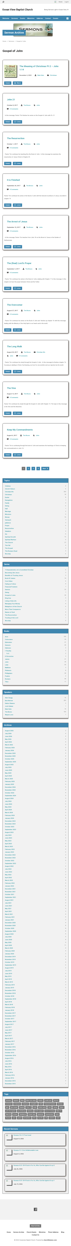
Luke (6, 665)
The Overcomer (14, 305)
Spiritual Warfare (10, 540)
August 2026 (9, 731)
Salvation (8, 531)
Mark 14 (58, 1111)
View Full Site (35, 1226)
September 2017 (10, 1021)
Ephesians (8, 642)
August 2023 (9, 832)
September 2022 (10, 863)
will (46, 1118)
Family (7, 503)
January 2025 (9, 784)
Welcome (5, 18)
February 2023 (10, 849)
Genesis (8, 645)
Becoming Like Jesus (12, 573)
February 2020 (10, 951)
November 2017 (10, 1016)
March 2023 (9, 846)
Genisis (7, 589)
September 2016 (10, 1055)
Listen (18, 122)
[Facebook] (68, 18)
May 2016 (8, 1067)
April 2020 (8, 945)
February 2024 (10, 815)
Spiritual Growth (10, 537)
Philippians (8, 673)
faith (40, 1104)
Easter (7, 497)
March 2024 (9, 812)
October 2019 (9, 962)
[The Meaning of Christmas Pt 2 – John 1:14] (10, 76)
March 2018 (9, 1004)
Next (44, 468)
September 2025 (10, 762)
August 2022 (9, 866)
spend (20, 1118)
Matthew (8, 667)
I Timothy (8, 651)
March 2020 (9, 948)
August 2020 (9, 934)
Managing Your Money (12, 604)
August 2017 (9, 1024)
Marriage (8, 511)
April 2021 (8, 911)
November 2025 (10, 756)
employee (17, 1104)
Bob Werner (9, 700)
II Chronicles (9, 656)
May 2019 (8, 976)
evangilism (34, 1104)
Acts (6, 637)
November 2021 (10, 892)
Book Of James (10, 578)
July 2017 (8, 1027)
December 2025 (10, 753)
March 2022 (9, 880)
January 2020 (9, 954)
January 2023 (9, 852)
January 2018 (9, 1010)
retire (57, 1114)
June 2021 (8, 906)
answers (8, 1100)
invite (34, 1107)
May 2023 (8, 841)
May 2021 (8, 908)
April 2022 (8, 877)
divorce (56, 1100)
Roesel (8, 1118)
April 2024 (8, 810)
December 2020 (10, 923)
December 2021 (10, 889)
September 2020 (10, 931)
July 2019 (8, 971)
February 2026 (10, 747)
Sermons (14, 18)
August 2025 (9, 764)
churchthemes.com (50, 1240)
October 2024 (9, 793)
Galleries (40, 18)
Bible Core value (31, 1100)
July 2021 (8, 903)
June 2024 (8, 804)
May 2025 (8, 773)
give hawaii (14, 1107)
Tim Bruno (27, 105)
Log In (67, 2)
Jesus (62, 1107)
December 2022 (10, 855)
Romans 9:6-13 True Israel (22, 1135)
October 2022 (9, 860)
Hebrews (8, 648)
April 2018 (8, 1002)
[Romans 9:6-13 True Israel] (9, 1138)
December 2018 (10, 990)
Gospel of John (21, 41)
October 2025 (9, 759)
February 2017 (10, 1041)
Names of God (10, 612)
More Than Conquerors (13, 609)
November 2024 (10, 790)
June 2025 (8, 770)
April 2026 (8, 742)
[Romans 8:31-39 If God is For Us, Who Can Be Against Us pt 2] (9, 1169)
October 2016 (9, 1052)
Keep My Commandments (20, 429)
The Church (9, 542)
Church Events (31, 1232)
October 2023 (9, 827)
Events (22, 18)
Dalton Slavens (10, 703)
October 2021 (9, 894)
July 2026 (8, 733)
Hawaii (22, 1107)
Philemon (8, 670)
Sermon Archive (14, 32)
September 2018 (10, 999)
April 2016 (8, 1069)
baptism (16, 1100)
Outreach (8, 520)
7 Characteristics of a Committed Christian (19, 570)
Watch (19, 83)
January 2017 (9, 1044)
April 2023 (8, 843)
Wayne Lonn (9, 715)
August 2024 (9, 798)
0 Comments (14, 109)
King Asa (8, 598)
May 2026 (8, 739)
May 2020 (8, 942)
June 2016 (8, 1064)
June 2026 (8, 736)
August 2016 (9, 1058)
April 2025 (8, 776)
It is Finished (13, 180)
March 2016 (9, 1072)
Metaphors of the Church (13, 606)
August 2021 (9, 900)
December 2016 (10, 1047)
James (7, 659)
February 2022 (10, 883)
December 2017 (10, 1013)
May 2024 (8, 807)
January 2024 (9, 818)
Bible (22, 1100)
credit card (48, 1100)
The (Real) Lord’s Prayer (19, 263)
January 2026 (9, 750)
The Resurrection (15, 138)
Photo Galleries (53, 1232)
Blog (62, 1232)
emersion (9, 1104)
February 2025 (10, 781)
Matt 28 (8, 1114)
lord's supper (39, 1111)
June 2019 (8, 973)
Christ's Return (10, 489)
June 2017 (8, 1030)
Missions (8, 514)
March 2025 (9, 779)
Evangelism (8, 500)
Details (8, 83)
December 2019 (10, 956)
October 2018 (9, 996)
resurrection (49, 1114)
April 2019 (8, 979)
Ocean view (31, 1114)
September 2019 (10, 965)
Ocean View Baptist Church (17, 9)
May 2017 (8, 1033)
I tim (49, 1107)
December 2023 (10, 821)
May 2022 (8, 875)
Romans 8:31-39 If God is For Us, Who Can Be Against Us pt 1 (34, 1180)
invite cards (42, 1107)
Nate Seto (40, 75)
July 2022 (8, 869)
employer (25, 1104)
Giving (7, 506)
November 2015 (10, 1084)
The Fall (7, 545)
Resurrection (9, 528)
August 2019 (9, 968)
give (7, 1107)
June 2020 (8, 939)
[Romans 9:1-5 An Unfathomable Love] (9, 1153)
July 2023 (8, 835)
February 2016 (10, 1075)
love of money (49, 1111)
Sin (6, 534)
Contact (48, 18)
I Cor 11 (28, 1107)
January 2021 (9, 920)
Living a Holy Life (10, 601)
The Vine (11, 388)
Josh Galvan (9, 706)
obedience (23, 1114)
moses (15, 1114)
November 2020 (10, 925)
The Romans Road (11, 551)
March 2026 (9, 745)
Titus (6, 682)
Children (8, 486)
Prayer (7, 525)
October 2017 (9, 1019)
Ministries (30, 18)
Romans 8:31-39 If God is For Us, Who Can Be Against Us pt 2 (34, 1165)
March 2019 (9, 982)
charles (40, 1100)
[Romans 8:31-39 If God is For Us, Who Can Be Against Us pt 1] (9, 1184)
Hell (6, 509)
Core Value (8, 581)
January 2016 (9, 1078)
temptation (27, 1118)
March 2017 (9, 1038)
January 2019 (9, 988)
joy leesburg (21, 1111)
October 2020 (9, 928)
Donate (55, 18)
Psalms (7, 676)
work (58, 1118)
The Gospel (9, 548)
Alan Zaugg (8, 698)
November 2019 (10, 959)
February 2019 (10, 985)
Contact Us (35, 1235)
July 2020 (8, 937)
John (38, 105)
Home (4, 41)
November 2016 (10, 1050)
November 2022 (10, 858)
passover (40, 1114)
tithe (34, 1118)
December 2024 (10, 787)
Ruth (7, 653)
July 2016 (8, 1061)
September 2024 (10, 795)
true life (40, 1118)
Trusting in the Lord (11, 618)
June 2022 (8, 872)
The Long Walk (14, 346)
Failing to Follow (10, 584)
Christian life (41, 352)
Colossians (9, 639)
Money (7, 517)
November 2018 (10, 993)
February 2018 (10, 1007)
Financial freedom (49, 1104)
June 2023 (8, 838)
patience (8, 523)
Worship (8, 554)
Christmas (53, 75)
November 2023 (10, 824)
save (14, 1118)
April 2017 (8, 1035)
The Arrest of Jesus (17, 221)
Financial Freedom (11, 587)
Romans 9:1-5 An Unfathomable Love (26, 1150)
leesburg (30, 1111)
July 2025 (8, 767)
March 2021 (9, 914)
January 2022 (9, 886)
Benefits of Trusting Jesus (14, 575)
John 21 (11, 99)
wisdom (51, 1118)
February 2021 (10, 917)
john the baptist (10, 1111)
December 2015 (10, 1081)
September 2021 (10, 897)
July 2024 (8, 801)
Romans (7, 679)
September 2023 (10, 829)
